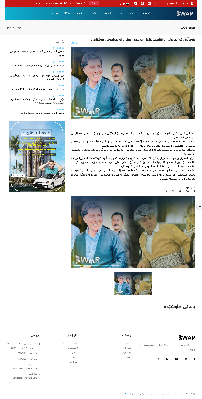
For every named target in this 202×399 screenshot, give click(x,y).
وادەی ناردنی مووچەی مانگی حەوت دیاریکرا (42, 113)
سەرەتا (19, 27)
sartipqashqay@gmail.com (25, 368)
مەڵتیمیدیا (93, 13)
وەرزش (75, 357)
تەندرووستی (73, 348)
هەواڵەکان (127, 348)
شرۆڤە (79, 13)
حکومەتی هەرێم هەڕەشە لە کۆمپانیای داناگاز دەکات (38, 89)
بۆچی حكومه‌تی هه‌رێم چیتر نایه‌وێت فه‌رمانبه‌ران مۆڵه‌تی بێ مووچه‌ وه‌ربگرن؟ (37, 101)
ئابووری (108, 13)
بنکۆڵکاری (65, 13)
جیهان (120, 13)
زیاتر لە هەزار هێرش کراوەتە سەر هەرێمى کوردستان (38, 65)
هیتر (53, 13)
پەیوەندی (171, 4)
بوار (152, 394)
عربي (123, 4)
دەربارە (186, 4)
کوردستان (145, 13)
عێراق (132, 13)
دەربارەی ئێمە (126, 352)
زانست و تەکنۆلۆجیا (70, 343)
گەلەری (75, 352)
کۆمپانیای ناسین (125, 394)
